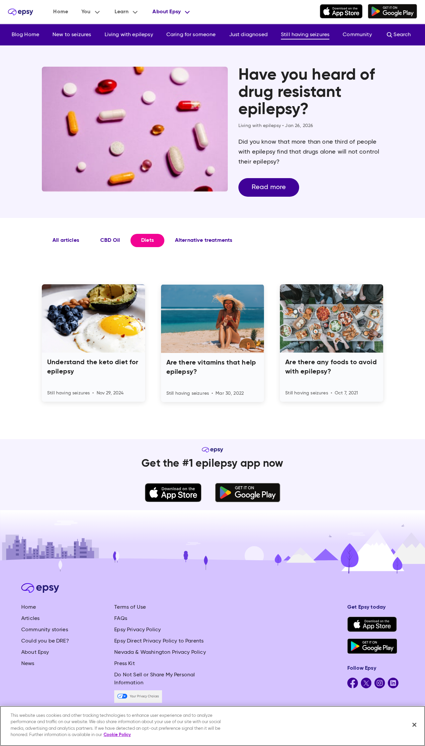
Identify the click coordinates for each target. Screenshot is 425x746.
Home (60, 12)
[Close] (414, 724)
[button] (91, 12)
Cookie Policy (117, 735)
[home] (20, 12)
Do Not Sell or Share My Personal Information (154, 679)
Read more (269, 187)
